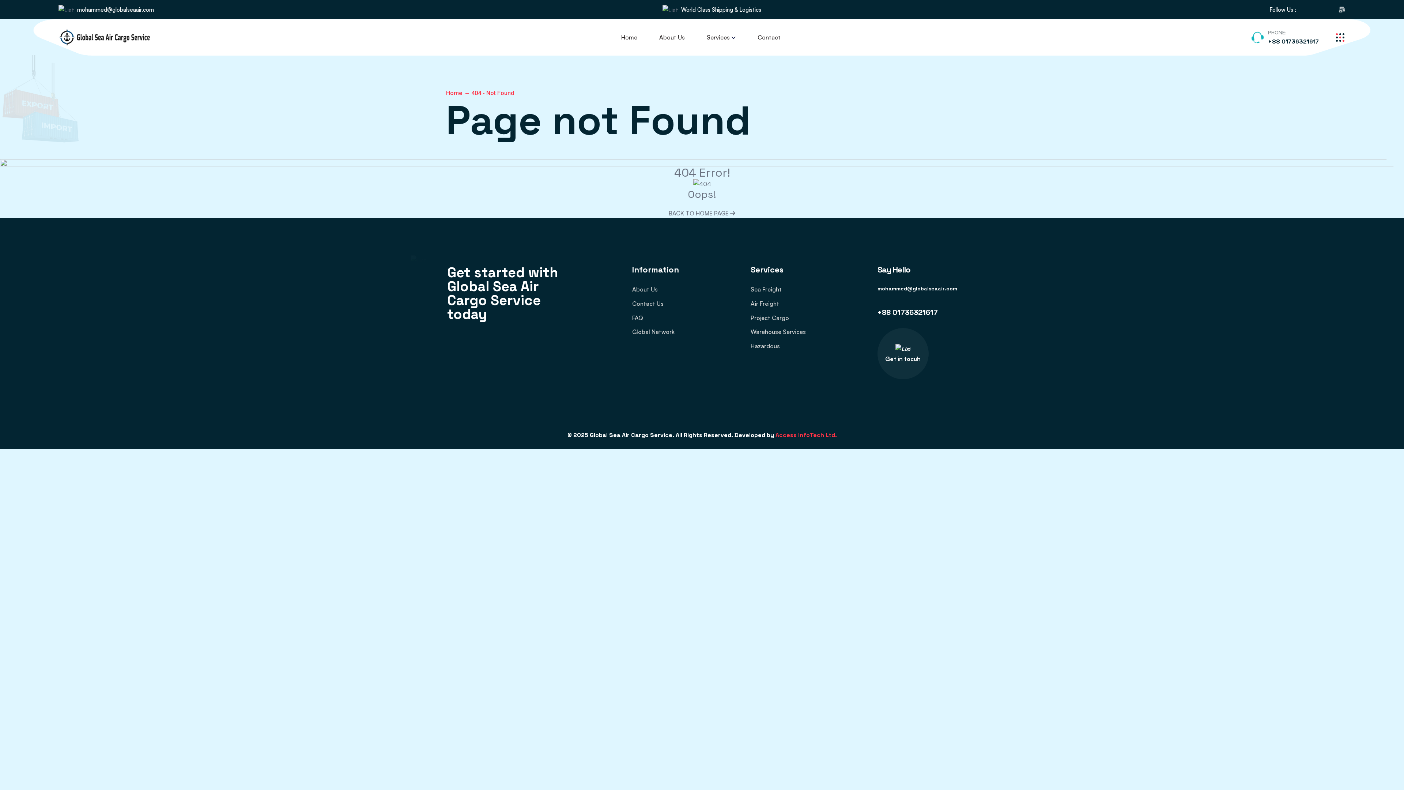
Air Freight (765, 303)
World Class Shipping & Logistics (721, 9)
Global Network (653, 331)
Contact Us (648, 303)
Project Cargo (770, 317)
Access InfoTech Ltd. (806, 435)
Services (718, 37)
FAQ (637, 317)
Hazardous (765, 346)
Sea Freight (766, 289)
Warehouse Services (778, 331)
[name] (1305, 9)
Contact (769, 37)
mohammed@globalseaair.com (115, 9)
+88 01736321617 (1293, 41)
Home (629, 37)
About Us (672, 37)
